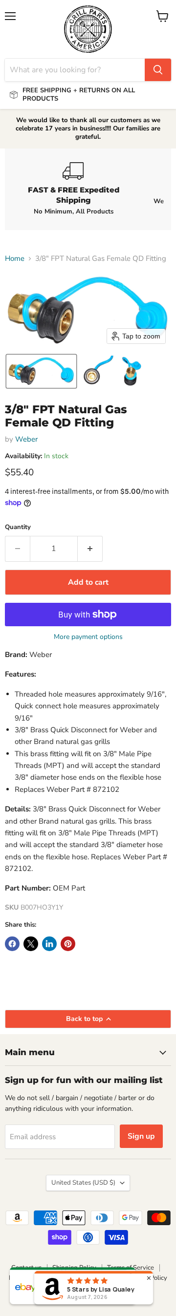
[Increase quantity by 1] (90, 548)
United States (83, 1182)
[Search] (158, 70)
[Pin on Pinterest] (68, 943)
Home (14, 259)
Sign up (141, 1136)
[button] (41, 371)
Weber (26, 439)
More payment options (88, 637)
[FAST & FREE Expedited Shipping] (73, 189)
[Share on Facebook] (12, 943)
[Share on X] (30, 943)
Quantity (18, 527)
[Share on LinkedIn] (49, 943)
